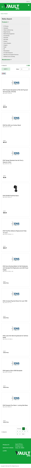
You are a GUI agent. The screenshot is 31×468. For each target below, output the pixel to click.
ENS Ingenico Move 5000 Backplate (12, 370)
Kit (4, 49)
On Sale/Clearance (8, 52)
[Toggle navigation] (2, 6)
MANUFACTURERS (8, 447)
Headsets (6, 28)
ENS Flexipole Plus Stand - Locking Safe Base (15, 405)
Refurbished (6, 50)
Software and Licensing (9, 56)
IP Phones (6, 26)
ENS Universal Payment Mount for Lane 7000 (15, 301)
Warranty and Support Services (11, 54)
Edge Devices (7, 31)
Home (2, 13)
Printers (5, 41)
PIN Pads (6, 39)
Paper (5, 47)
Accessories (6, 35)
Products (6, 13)
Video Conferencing (8, 30)
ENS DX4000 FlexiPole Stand (11, 195)
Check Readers (7, 43)
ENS (4, 73)
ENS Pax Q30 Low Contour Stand (12, 125)
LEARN (5, 450)
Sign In (28, 1)
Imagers (5, 45)
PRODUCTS (6, 444)
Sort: (5, 69)
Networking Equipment (9, 33)
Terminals (6, 37)
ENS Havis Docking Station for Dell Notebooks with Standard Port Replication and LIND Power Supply (15, 267)
